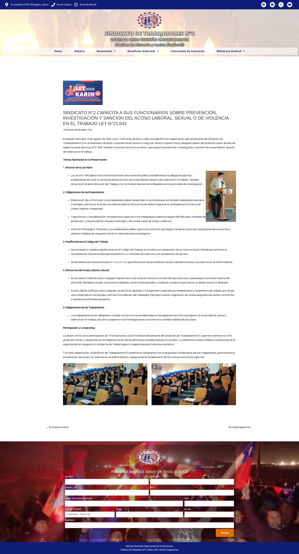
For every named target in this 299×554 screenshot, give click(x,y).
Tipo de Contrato (73, 509)
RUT (152, 487)
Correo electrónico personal (78, 498)
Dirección (155, 476)
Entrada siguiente (241, 427)
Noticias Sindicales (75, 130)
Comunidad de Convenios (188, 51)
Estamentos (104, 51)
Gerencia (69, 520)
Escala (188, 509)
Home (58, 51)
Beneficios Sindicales (141, 51)
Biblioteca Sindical (229, 51)
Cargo (119, 509)
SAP (186, 498)
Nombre (69, 476)
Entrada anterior (57, 427)
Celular (68, 487)
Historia (79, 51)
